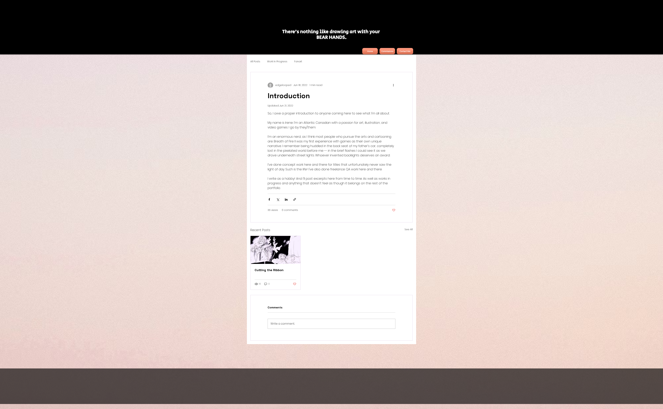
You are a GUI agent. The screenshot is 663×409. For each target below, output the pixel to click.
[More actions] (393, 85)
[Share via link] (294, 199)
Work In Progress (277, 61)
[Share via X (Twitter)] (277, 199)
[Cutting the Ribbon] (275, 250)
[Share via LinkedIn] (286, 199)
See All (409, 229)
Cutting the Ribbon (269, 270)
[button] (387, 51)
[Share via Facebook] (269, 199)
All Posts (255, 61)
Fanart (298, 61)
